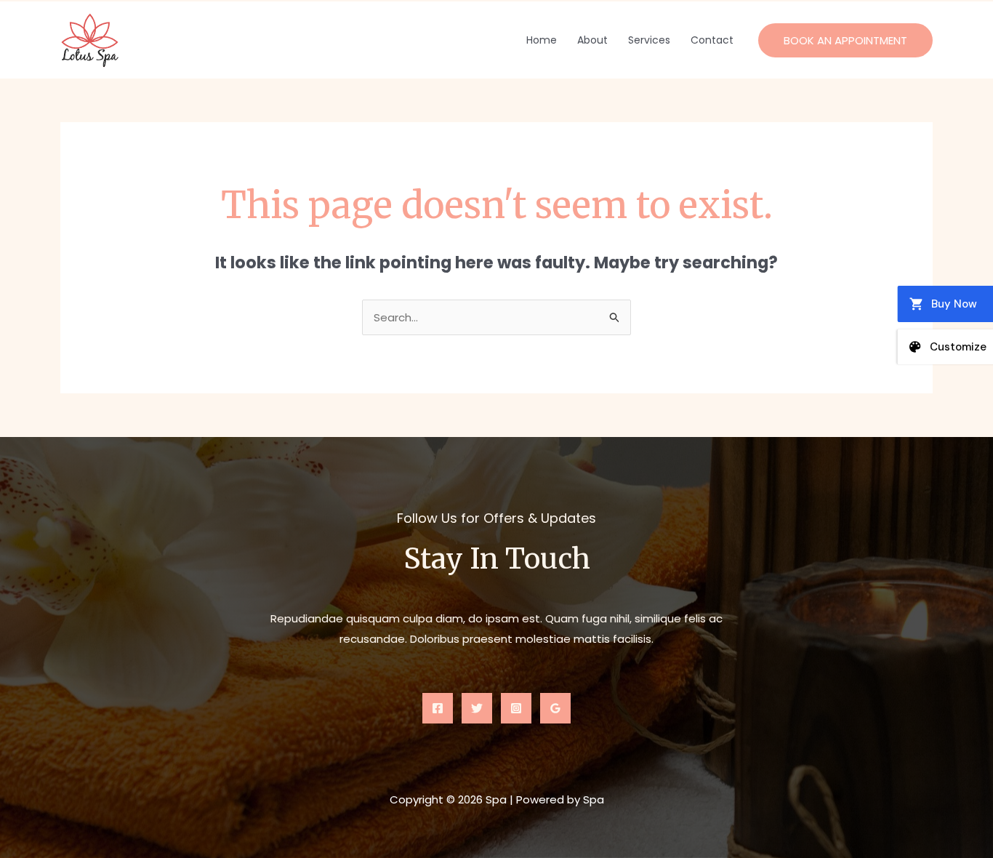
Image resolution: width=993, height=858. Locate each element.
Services (649, 40)
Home (541, 40)
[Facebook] (437, 708)
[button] (845, 40)
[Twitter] (477, 708)
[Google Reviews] (555, 708)
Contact (712, 40)
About (592, 40)
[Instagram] (516, 708)
